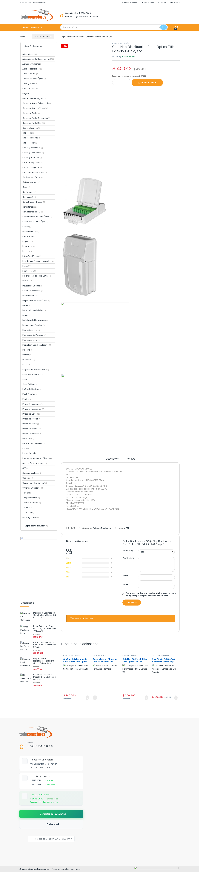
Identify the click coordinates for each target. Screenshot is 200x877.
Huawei (27, 281)
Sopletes (27, 478)
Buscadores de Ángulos (34, 98)
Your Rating (127, 551)
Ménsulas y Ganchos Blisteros (36, 345)
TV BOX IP (28, 512)
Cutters (26, 226)
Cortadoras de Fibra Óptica (36, 221)
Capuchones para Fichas (34, 172)
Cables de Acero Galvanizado (36, 103)
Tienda (163, 2)
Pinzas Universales (31, 433)
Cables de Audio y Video (35, 108)
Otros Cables (29, 384)
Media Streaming (31, 330)
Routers (26, 448)
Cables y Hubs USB (32, 157)
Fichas (27, 251)
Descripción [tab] (112, 459)
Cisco (26, 187)
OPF (128, 528)
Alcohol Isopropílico (32, 69)
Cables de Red (31, 113)
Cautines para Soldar (32, 177)
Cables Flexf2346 (31, 138)
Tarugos (27, 493)
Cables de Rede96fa (33, 123)
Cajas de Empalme (32, 162)
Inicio (22, 36)
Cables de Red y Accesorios (36, 118)
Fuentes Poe (29, 271)
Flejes (26, 266)
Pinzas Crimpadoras (32, 404)
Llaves (26, 305)
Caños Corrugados (32, 167)
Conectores (29, 207)
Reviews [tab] (130, 459)
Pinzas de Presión (31, 419)
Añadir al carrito (148, 82)
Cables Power (30, 143)
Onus (26, 364)
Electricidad (28, 236)
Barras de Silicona (31, 88)
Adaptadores (30, 54)
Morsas (27, 355)
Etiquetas (27, 241)
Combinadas (29, 192)
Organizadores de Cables (35, 369)
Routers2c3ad (29, 453)
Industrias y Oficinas (32, 286)
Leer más (95, 697)
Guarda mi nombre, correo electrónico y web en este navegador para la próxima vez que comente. (151, 594)
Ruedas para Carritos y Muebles (37, 458)
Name (126, 575)
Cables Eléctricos (31, 128)
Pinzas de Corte (31, 414)
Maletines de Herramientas (35, 320)
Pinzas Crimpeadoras (33, 409)
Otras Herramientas (32, 374)
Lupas (26, 315)
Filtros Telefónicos (31, 256)
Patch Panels (29, 394)
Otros (26, 379)
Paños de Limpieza (31, 389)
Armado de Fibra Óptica (34, 78)
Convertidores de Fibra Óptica (37, 216)
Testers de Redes (31, 502)
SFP (25, 468)
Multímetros (28, 359)
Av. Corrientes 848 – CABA (44, 764)
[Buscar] (163, 27)
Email (125, 584)
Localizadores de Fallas (34, 310)
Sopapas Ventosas (31, 473)
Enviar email (53, 824)
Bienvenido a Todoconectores (33, 2)
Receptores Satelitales (33, 443)
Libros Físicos (29, 295)
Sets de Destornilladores (34, 463)
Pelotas (26, 399)
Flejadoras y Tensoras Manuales (38, 261)
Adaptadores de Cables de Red (38, 59)
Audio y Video (29, 83)
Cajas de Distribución (43, 36)
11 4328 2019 (35, 780)
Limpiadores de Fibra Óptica (36, 300)
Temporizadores (31, 497)
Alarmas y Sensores (32, 64)
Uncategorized (30, 517)
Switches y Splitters (32, 488)
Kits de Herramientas (32, 290)
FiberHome (28, 246)
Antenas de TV (30, 74)
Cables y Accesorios (32, 148)
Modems (27, 350)
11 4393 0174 (35, 785)
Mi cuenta (175, 2)
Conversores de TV (32, 212)
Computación (29, 197)
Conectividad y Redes (33, 202)
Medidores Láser (31, 340)
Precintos (28, 438)
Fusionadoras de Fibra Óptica (36, 276)
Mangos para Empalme (33, 325)
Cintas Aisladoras (31, 182)
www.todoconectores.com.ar (35, 869)
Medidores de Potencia (34, 335)
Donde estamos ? (131, 2)
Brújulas (26, 93)
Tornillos (27, 507)
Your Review (128, 558)
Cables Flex (28, 133)
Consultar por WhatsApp (53, 814)
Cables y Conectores (33, 152)
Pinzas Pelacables (31, 429)
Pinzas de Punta (30, 423)
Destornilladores (30, 231)
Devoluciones (148, 2)
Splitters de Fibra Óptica (34, 483)
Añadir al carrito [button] (86, 697)
